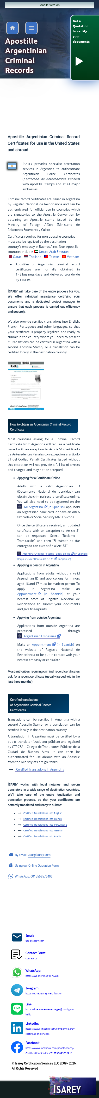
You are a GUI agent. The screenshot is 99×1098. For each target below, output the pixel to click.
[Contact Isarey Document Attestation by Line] (17, 1009)
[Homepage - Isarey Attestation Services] (12, 32)
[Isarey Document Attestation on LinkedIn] (17, 1028)
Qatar (17, 257)
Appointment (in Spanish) (40, 594)
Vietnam (73, 257)
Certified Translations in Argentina (39, 769)
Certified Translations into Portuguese (45, 824)
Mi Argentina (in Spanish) (44, 507)
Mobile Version (49, 5)
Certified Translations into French (42, 819)
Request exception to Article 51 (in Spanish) (44, 559)
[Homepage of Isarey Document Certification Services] (72, 1086)
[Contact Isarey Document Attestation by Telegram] (17, 991)
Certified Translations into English (42, 813)
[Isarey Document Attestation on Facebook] (17, 1048)
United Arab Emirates (54, 251)
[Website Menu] (31, 29)
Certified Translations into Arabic (42, 836)
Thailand (35, 257)
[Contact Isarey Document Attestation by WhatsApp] (17, 973)
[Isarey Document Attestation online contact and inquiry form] (17, 955)
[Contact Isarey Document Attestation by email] (17, 938)
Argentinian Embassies (39, 636)
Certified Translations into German (43, 830)
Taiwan (54, 257)
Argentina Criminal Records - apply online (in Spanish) (54, 553)
